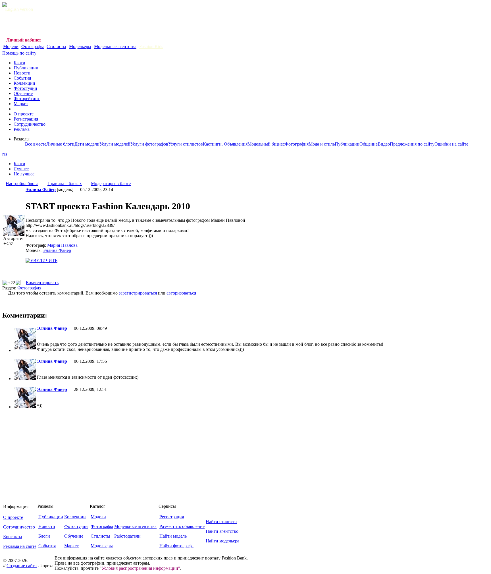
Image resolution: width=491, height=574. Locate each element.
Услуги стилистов (185, 144)
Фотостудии (25, 88)
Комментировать (42, 282)
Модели (10, 46)
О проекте (24, 113)
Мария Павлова (62, 245)
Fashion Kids (151, 46)
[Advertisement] (105, 25)
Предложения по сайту (412, 144)
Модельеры (80, 46)
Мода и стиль (322, 144)
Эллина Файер (57, 250)
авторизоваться (181, 293)
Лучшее (21, 168)
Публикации (26, 67)
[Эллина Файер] (25, 347)
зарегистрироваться (138, 293)
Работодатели (127, 536)
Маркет (21, 103)
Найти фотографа (176, 545)
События (22, 78)
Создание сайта (22, 565)
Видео (384, 144)
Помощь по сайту (19, 53)
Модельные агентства (115, 46)
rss (4, 154)
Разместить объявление (182, 526)
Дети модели (86, 144)
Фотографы (32, 46)
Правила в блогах (64, 183)
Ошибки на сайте (451, 144)
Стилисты (56, 46)
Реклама (22, 129)
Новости (22, 73)
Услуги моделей (114, 144)
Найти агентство (222, 531)
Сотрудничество (29, 124)
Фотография (297, 144)
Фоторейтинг (27, 98)
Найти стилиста (221, 521)
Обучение (23, 93)
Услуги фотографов (149, 144)
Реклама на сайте (19, 546)
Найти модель (173, 536)
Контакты (12, 536)
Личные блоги (60, 144)
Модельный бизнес (266, 144)
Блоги (19, 62)
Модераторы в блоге (111, 183)
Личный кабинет (23, 40)
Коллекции (24, 83)
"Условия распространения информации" (140, 568)
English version (19, 9)
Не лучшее (24, 173)
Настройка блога (22, 183)
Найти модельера (222, 540)
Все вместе (35, 144)
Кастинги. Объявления (225, 144)
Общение (368, 144)
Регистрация (26, 119)
